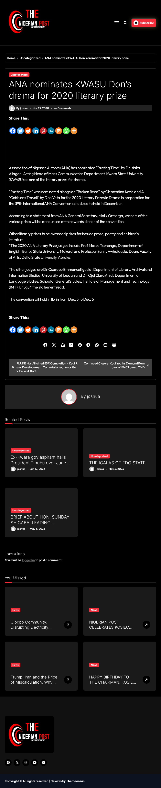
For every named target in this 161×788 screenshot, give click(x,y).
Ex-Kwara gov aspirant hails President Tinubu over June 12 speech (38, 463)
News (15, 609)
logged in (28, 560)
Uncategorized (19, 74)
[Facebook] (12, 128)
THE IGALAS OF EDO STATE (117, 462)
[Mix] (58, 128)
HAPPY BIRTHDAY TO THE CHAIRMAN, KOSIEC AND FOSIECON (112, 682)
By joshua (22, 108)
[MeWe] (51, 128)
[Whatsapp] (66, 128)
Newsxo (56, 781)
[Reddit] (28, 128)
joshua (93, 396)
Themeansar (75, 781)
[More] (73, 128)
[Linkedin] (35, 128)
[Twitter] (20, 128)
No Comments (62, 108)
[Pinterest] (43, 128)
